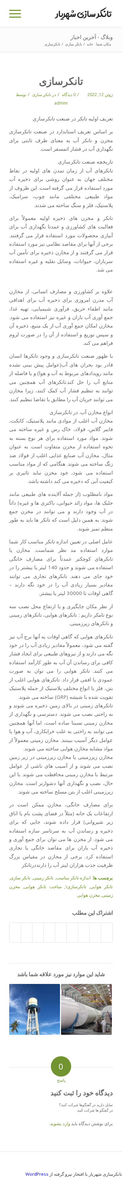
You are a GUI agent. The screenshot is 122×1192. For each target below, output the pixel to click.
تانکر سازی (41, 94)
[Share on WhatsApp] (83, 932)
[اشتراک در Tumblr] (49, 932)
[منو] (17, 13)
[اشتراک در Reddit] (26, 932)
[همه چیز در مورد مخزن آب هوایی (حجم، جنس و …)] (34, 1009)
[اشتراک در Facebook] (107, 932)
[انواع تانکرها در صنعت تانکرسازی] (86, 1009)
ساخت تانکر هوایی (42, 886)
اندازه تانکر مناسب (73, 878)
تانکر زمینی (43, 878)
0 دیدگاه (68, 94)
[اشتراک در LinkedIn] (60, 932)
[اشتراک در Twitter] (95, 932)
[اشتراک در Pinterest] (72, 932)
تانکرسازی (61, 81)
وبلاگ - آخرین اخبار (91, 37)
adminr (61, 103)
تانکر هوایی (101, 886)
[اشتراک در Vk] (38, 932)
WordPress (36, 1174)
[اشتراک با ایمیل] (15, 932)
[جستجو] (33, 13)
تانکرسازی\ (75, 886)
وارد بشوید (60, 1123)
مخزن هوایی (88, 895)
